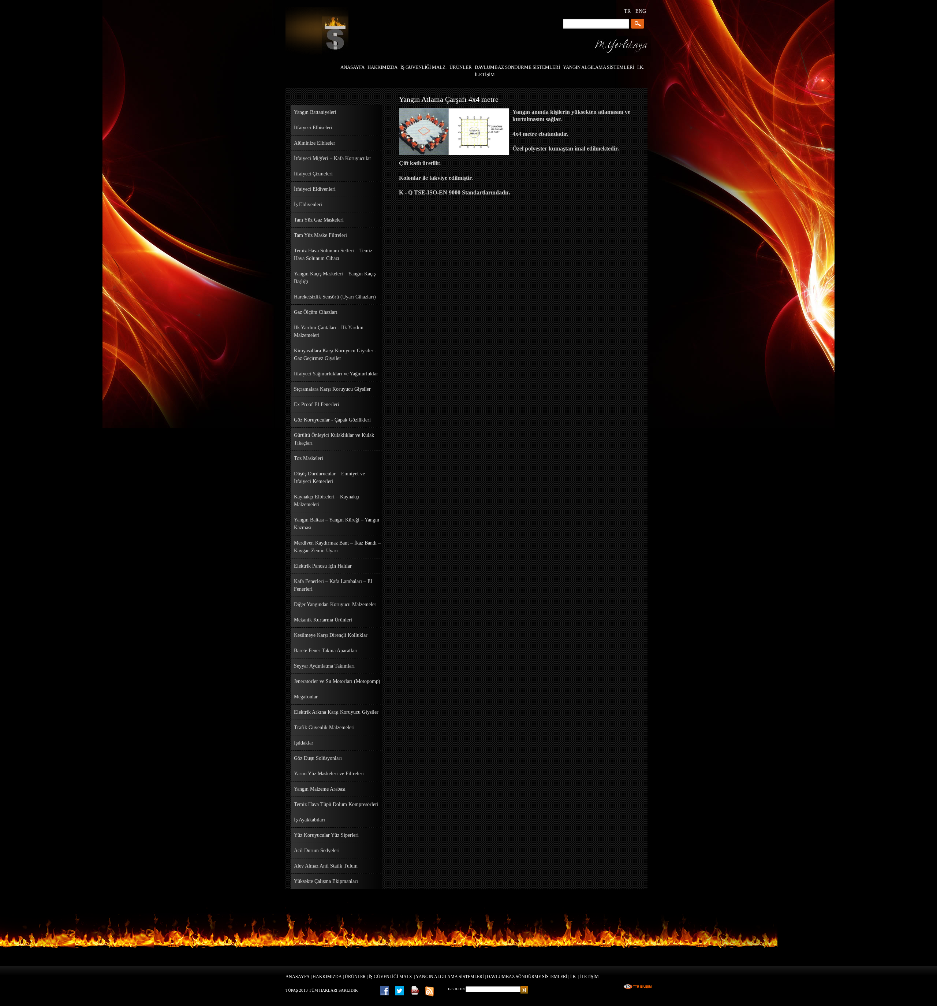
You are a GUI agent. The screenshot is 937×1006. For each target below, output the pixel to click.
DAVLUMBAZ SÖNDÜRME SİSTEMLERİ (527, 976)
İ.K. (573, 976)
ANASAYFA (297, 976)
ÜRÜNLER (355, 976)
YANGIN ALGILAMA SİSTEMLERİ (450, 976)
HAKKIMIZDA (327, 976)
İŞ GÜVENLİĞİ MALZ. (391, 976)
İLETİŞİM (589, 976)
